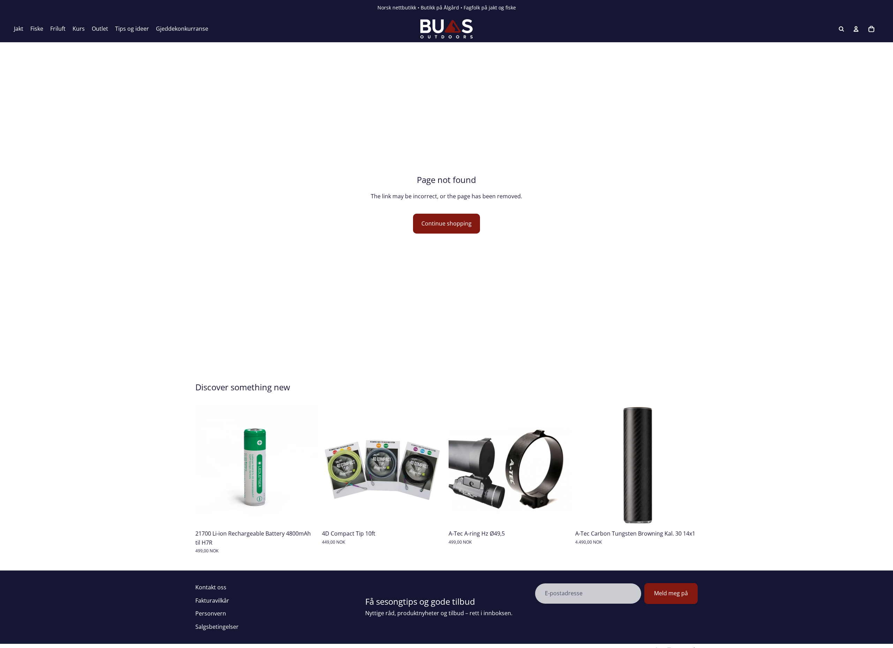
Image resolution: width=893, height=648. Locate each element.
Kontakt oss (210, 587)
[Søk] (841, 29)
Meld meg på (671, 593)
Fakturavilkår (212, 600)
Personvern (210, 613)
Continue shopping (446, 223)
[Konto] (856, 29)
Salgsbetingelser (217, 627)
